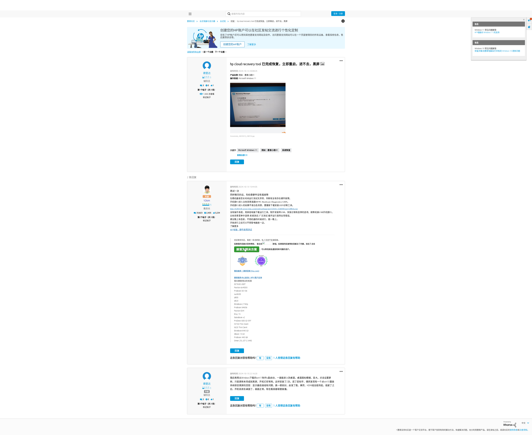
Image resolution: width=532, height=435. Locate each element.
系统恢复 (286, 150)
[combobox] (263, 14)
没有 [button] (268, 358)
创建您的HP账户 (232, 44)
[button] (341, 61)
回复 (237, 161)
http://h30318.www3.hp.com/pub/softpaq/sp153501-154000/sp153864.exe (264, 209)
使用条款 (514, 430)
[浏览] (189, 13)
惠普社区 (191, 21)
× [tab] (524, 19)
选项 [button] (343, 21)
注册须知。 (524, 430)
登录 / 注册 (338, 13)
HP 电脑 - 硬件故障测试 (241, 230)
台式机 (223, 21)
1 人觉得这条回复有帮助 (286, 357)
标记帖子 (207, 97)
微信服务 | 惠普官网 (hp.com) (246, 271)
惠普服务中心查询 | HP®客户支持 (248, 278)
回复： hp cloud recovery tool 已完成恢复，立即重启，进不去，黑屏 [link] (259, 21)
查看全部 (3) (242, 155)
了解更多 (251, 44)
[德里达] (207, 65)
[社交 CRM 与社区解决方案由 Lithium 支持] (510, 424)
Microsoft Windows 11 (247, 150)
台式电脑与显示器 (207, 21)
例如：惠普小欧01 (270, 150)
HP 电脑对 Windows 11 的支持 (487, 32)
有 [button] (260, 358)
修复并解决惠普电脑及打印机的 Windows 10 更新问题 (497, 51)
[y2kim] (207, 189)
